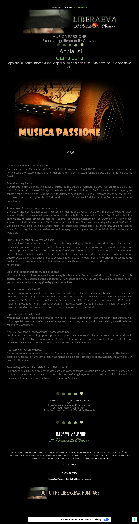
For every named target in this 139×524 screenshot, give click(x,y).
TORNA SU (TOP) (69, 473)
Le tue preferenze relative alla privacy (81, 519)
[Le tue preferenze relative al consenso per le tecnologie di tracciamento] (134, 519)
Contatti (87, 479)
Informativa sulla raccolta (43, 519)
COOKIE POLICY (69, 464)
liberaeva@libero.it (102, 458)
